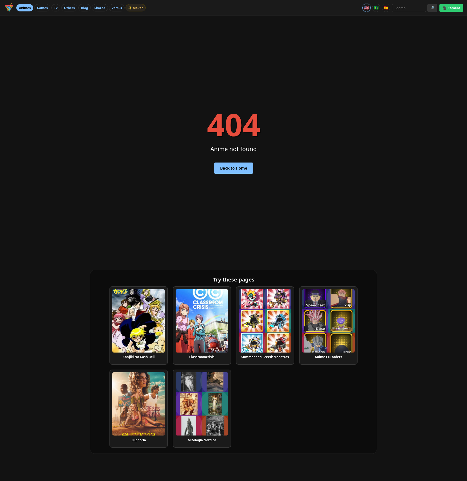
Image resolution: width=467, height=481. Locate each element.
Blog (84, 8)
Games (42, 8)
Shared (99, 8)
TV (56, 8)
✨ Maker (135, 8)
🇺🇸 (366, 7)
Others (69, 8)
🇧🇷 (376, 7)
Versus (117, 8)
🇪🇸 (386, 7)
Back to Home (233, 168)
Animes (25, 8)
